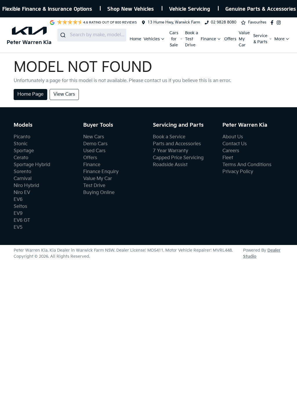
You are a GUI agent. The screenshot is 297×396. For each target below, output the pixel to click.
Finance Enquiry (101, 172)
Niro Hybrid (26, 185)
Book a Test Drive (191, 39)
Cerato (21, 158)
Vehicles (152, 39)
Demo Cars (95, 144)
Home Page (30, 94)
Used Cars (94, 151)
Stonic (21, 144)
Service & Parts (260, 38)
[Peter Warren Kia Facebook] (273, 22)
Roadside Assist (170, 165)
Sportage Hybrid (32, 165)
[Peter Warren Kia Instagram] (279, 22)
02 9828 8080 (223, 22)
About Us (232, 137)
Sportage (24, 151)
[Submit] (63, 35)
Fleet (227, 158)
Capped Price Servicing (178, 158)
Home (135, 39)
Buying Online (99, 192)
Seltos (20, 206)
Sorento (22, 172)
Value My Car (244, 39)
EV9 (18, 213)
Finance (208, 39)
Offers (230, 39)
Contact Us (234, 144)
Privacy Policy (237, 172)
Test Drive (94, 185)
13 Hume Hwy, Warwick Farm (174, 22)
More (279, 39)
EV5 (18, 227)
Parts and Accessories (177, 144)
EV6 (18, 199)
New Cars (93, 137)
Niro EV (22, 192)
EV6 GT (22, 220)
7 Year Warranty (170, 151)
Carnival (23, 178)
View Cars (64, 94)
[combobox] (91, 35)
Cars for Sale (173, 39)
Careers (230, 151)
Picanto (22, 137)
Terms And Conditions (246, 165)
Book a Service (169, 137)
